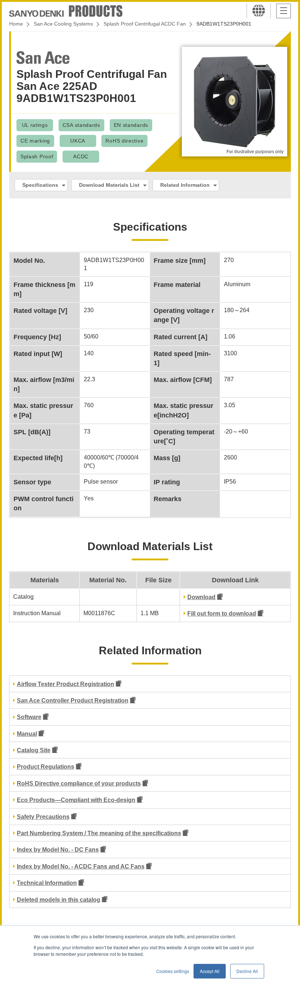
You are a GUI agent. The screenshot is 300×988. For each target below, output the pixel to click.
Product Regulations (45, 767)
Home (16, 24)
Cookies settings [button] (172, 971)
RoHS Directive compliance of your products (79, 783)
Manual (27, 734)
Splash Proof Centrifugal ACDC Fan (145, 24)
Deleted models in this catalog (58, 900)
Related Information (185, 185)
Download (201, 597)
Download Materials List (109, 185)
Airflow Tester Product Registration (65, 684)
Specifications (40, 185)
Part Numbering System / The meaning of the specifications (99, 833)
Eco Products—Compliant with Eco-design (76, 800)
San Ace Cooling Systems (63, 24)
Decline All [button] (247, 971)
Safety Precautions (43, 817)
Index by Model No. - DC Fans (58, 850)
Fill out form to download (221, 613)
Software (29, 717)
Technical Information (47, 883)
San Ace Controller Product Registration (72, 700)
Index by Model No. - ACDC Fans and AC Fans (81, 866)
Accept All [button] (210, 971)
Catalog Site (33, 750)
